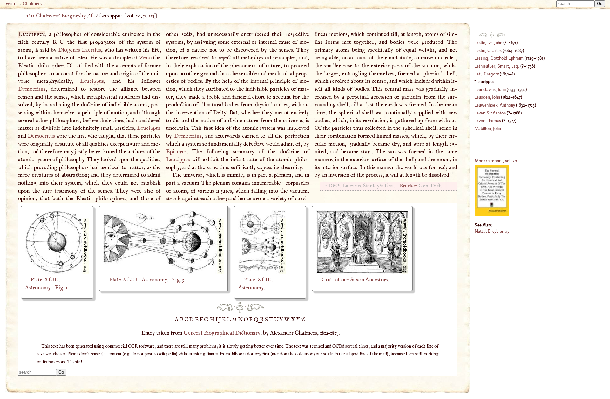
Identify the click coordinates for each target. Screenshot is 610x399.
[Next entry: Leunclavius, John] (255, 307)
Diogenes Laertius (79, 50)
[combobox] (575, 3)
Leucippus (92, 81)
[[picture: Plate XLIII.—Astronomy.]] (262, 272)
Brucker (408, 186)
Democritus (31, 89)
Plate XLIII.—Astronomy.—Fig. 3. (147, 279)
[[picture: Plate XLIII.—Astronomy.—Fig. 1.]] (57, 272)
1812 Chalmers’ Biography (56, 15)
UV (279, 319)
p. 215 (148, 15)
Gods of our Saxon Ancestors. (355, 279)
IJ (218, 319)
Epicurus (176, 151)
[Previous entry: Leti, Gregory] (225, 307)
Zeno (145, 57)
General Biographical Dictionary (222, 333)
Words (11, 4)
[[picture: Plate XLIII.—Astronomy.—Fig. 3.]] (163, 272)
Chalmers (32, 4)
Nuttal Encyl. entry (492, 231)
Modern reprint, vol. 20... (498, 160)
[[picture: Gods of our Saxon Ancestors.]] (362, 272)
